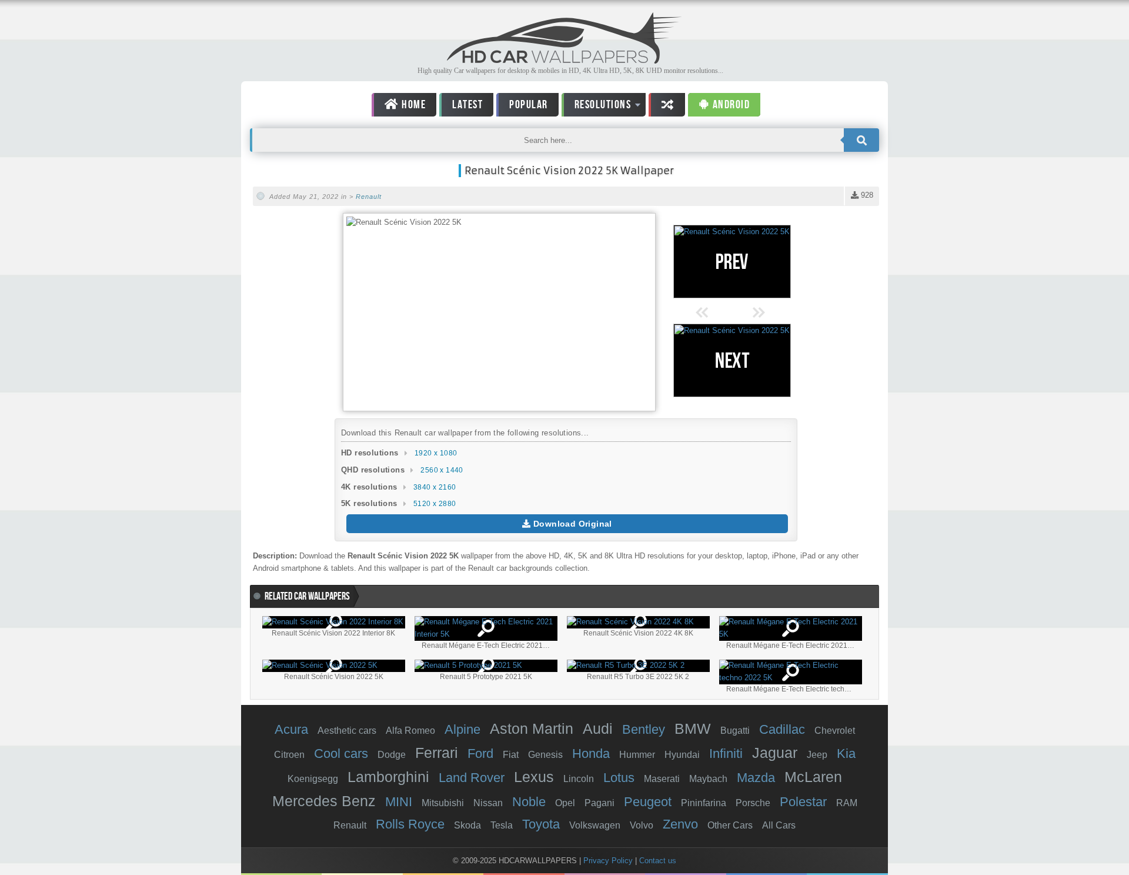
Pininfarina (703, 803)
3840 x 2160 (434, 487)
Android (730, 105)
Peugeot (648, 801)
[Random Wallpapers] (667, 105)
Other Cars (730, 825)
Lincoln (578, 779)
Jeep (817, 755)
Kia (846, 753)
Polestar (803, 801)
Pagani (599, 803)
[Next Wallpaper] (732, 360)
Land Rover (472, 777)
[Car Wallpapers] (564, 60)
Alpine (462, 729)
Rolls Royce (410, 824)
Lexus (534, 776)
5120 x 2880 (434, 504)
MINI (398, 801)
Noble (529, 801)
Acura (291, 729)
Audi (598, 728)
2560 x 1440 (441, 470)
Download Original (571, 523)
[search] (861, 140)
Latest (467, 105)
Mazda (756, 777)
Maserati (662, 779)
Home (412, 105)
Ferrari (436, 752)
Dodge (392, 755)
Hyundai (682, 755)
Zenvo (680, 824)
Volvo (641, 825)
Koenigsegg (313, 779)
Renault (369, 196)
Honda (591, 753)
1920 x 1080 (436, 453)
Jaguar (774, 752)
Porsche (753, 803)
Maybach (708, 779)
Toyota (541, 824)
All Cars (779, 825)
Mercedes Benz (324, 801)
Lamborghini (388, 776)
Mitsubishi (443, 803)
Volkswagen (594, 825)
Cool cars (341, 753)
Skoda (467, 825)
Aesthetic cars (347, 731)
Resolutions (597, 107)
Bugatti (735, 731)
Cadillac (782, 729)
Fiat (511, 755)
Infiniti (726, 753)
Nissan (488, 803)
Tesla (501, 825)
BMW (692, 728)
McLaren (813, 776)
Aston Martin (531, 728)
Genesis (545, 755)
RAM (846, 803)
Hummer (637, 755)
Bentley (643, 729)
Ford (480, 753)
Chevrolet (834, 731)
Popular (528, 105)
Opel (565, 803)
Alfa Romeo (410, 731)
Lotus (618, 777)
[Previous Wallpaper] (732, 261)
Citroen (289, 755)
